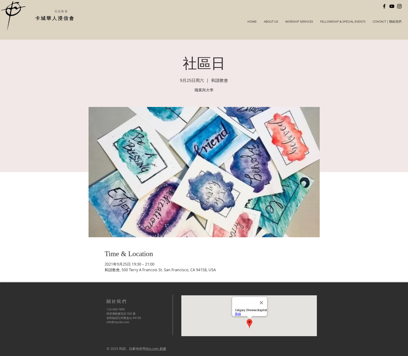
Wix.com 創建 (155, 348)
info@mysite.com (117, 322)
